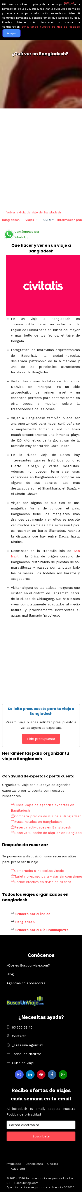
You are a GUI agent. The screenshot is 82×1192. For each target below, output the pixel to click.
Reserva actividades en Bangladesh (42, 827)
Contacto (19, 1036)
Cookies (52, 1164)
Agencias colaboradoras (26, 983)
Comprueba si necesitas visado (39, 871)
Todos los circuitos (27, 1054)
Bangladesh (10, 220)
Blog (10, 974)
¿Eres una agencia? (27, 1045)
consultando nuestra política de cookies (51, 26)
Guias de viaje (23, 1063)
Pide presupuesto (41, 739)
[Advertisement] (41, 158)
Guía (47, 220)
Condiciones (34, 1164)
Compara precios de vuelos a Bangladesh (47, 816)
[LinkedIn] (30, 1074)
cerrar (69, 3)
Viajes (29, 220)
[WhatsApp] (63, 1074)
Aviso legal (18, 1169)
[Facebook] (52, 1074)
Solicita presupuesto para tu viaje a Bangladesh (41, 711)
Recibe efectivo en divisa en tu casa (42, 882)
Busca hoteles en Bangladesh (38, 822)
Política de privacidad (24, 1114)
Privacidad (14, 1164)
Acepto (11, 33)
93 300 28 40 (22, 1027)
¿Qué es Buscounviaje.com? (28, 965)
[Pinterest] (41, 1074)
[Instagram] (19, 1074)
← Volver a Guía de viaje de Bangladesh (31, 212)
